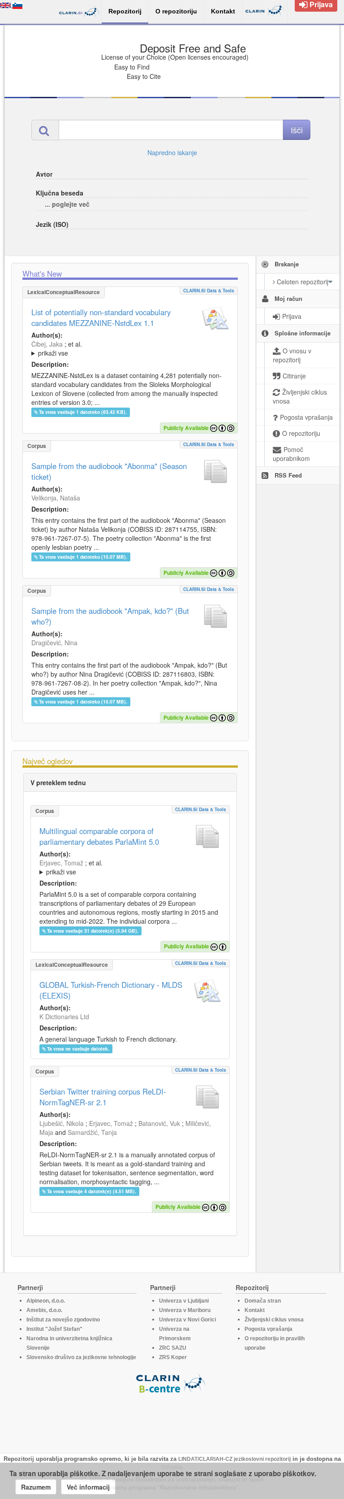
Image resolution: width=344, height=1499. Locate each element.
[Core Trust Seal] (172, 1419)
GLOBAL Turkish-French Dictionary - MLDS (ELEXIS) (110, 990)
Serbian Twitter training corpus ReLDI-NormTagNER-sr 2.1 (102, 1097)
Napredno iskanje (172, 152)
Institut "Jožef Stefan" (54, 1329)
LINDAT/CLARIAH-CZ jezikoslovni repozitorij (234, 1459)
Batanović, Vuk (159, 1123)
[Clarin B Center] (172, 1383)
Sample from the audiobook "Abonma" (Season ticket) (109, 471)
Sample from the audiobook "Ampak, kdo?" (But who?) (110, 616)
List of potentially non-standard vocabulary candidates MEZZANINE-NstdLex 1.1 (101, 317)
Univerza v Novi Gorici (187, 1320)
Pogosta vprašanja (268, 1329)
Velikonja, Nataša (55, 497)
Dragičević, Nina (54, 642)
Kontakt (255, 1310)
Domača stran (263, 1301)
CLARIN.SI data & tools (208, 290)
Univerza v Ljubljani (184, 1301)
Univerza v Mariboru (185, 1310)
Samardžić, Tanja (92, 1132)
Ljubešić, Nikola (61, 1123)
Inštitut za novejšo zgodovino (63, 1320)
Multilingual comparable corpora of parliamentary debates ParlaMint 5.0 (99, 836)
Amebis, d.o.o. (44, 1310)
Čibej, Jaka (47, 343)
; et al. (56, 348)
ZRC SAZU (172, 1348)
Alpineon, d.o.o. (45, 1301)
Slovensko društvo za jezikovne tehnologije (81, 1357)
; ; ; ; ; (130, 348)
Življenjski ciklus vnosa (274, 1320)
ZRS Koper (173, 1357)
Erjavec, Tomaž (61, 862)
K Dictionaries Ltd (64, 1016)
